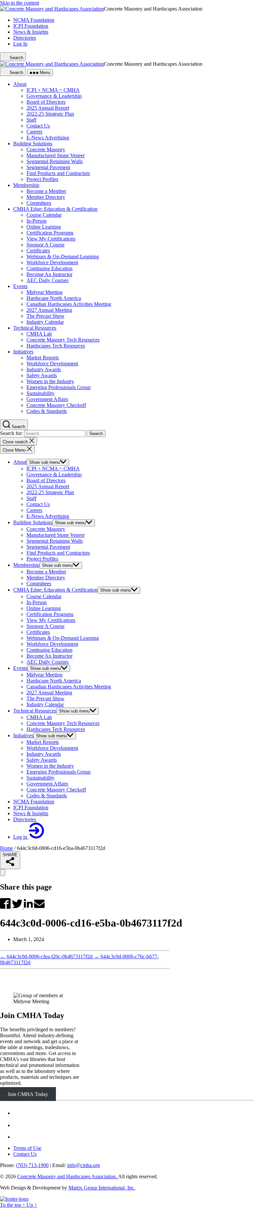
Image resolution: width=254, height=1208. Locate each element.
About (19, 462)
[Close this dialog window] (2, 872)
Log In (20, 44)
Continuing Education (49, 650)
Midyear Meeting (44, 674)
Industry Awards (43, 754)
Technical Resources (34, 711)
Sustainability (40, 778)
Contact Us (38, 504)
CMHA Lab (39, 717)
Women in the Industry (50, 766)
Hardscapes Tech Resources (55, 729)
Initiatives (23, 735)
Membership (26, 565)
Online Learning (43, 608)
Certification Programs (49, 614)
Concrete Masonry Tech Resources (63, 723)
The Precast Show (45, 698)
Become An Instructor (49, 656)
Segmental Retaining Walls (54, 541)
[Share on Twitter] (18, 907)
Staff (31, 498)
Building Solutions (32, 522)
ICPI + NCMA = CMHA (53, 468)
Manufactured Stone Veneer (55, 535)
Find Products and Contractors (58, 553)
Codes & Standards (46, 795)
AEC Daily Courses (47, 662)
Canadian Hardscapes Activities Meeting (68, 686)
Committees (38, 583)
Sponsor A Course (45, 626)
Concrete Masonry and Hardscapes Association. (67, 1176)
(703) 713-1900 (32, 1165)
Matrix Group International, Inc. (101, 1187)
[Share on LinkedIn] (29, 907)
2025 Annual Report (47, 486)
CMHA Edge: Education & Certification (55, 590)
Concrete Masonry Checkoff (56, 789)
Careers (34, 510)
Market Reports (42, 742)
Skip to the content (19, 3)
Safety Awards (41, 760)
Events (20, 668)
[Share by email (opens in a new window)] (39, 907)
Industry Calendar (45, 704)
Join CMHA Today (32, 1015)
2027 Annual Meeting (49, 692)
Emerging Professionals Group (58, 772)
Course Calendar (44, 596)
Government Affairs (47, 784)
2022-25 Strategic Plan (50, 492)
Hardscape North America (53, 680)
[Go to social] (17, 1113)
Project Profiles (42, 559)
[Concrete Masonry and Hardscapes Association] (14, 1199)
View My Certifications (50, 620)
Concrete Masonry (45, 529)
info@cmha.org (83, 1165)
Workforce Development (52, 644)
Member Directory (45, 577)
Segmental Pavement (48, 547)
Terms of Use (27, 1148)
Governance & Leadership (54, 474)
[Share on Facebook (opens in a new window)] (6, 907)
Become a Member (46, 571)
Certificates (38, 632)
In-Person (36, 602)
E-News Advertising (47, 516)
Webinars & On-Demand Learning (62, 638)
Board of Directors (45, 480)
